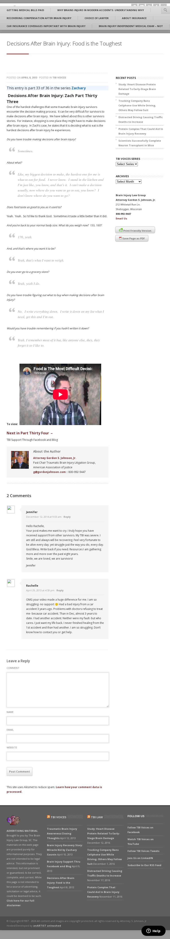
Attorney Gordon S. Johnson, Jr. (54, 458)
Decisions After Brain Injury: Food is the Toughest (60, 882)
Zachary (78, 88)
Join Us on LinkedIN (140, 858)
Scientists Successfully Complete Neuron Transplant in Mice (139, 143)
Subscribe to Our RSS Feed (144, 865)
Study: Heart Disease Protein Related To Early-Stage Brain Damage (137, 89)
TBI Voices (59, 77)
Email (10, 729)
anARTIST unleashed (47, 925)
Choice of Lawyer (97, 18)
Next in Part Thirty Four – (30, 433)
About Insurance (134, 18)
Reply (67, 516)
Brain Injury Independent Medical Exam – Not (131, 26)
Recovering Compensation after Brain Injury (39, 18)
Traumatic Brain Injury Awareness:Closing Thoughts (62, 833)
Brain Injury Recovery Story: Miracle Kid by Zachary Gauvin (65, 849)
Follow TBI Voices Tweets (143, 851)
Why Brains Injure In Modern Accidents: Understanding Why (100, 10)
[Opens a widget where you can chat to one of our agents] (153, 931)
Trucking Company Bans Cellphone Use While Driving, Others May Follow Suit (137, 105)
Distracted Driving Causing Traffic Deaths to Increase (140, 119)
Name (10, 712)
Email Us (121, 218)
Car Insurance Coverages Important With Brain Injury (46, 26)
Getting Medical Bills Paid (25, 10)
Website (12, 747)
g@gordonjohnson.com (49, 472)
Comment (13, 668)
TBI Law (97, 817)
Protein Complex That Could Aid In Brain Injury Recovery (140, 131)
